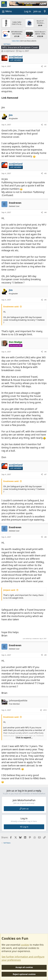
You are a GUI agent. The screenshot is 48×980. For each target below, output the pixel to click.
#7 (45, 474)
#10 (45, 710)
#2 (45, 124)
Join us (25, 808)
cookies (25, 944)
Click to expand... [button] (24, 737)
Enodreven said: (11, 306)
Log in (25, 826)
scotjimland (9, 51)
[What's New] (45, 11)
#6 (45, 352)
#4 (45, 212)
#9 (45, 655)
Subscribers (16, 41)
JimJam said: (9, 590)
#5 (45, 300)
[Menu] (6, 11)
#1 (45, 66)
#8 (45, 537)
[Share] (42, 66)
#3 (45, 173)
